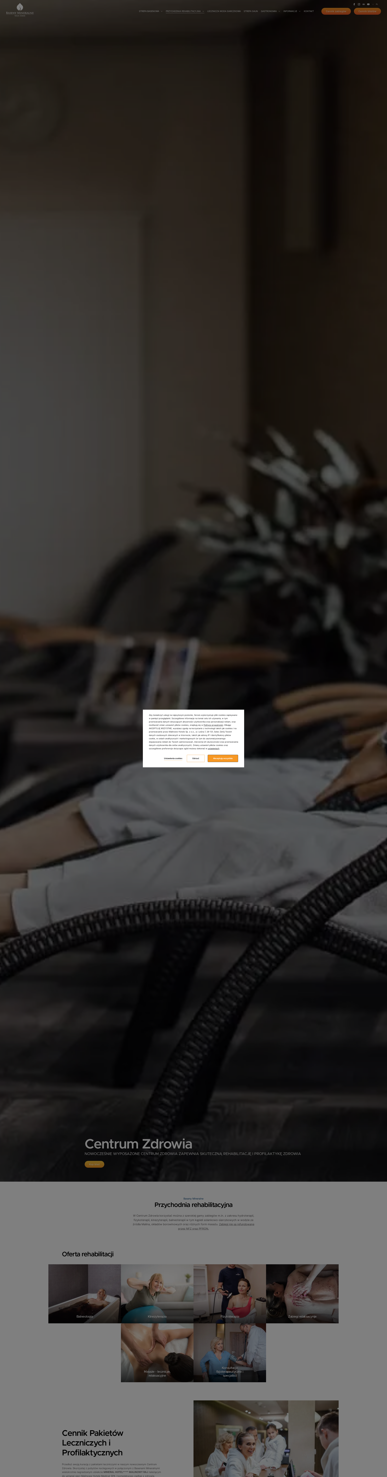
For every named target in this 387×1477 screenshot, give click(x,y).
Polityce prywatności (213, 725)
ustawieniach (213, 748)
